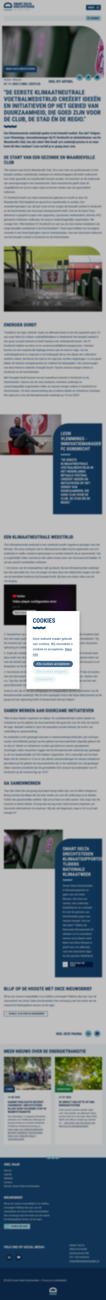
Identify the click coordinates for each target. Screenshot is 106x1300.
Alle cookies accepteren (53, 664)
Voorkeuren (44, 679)
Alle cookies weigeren (51, 671)
